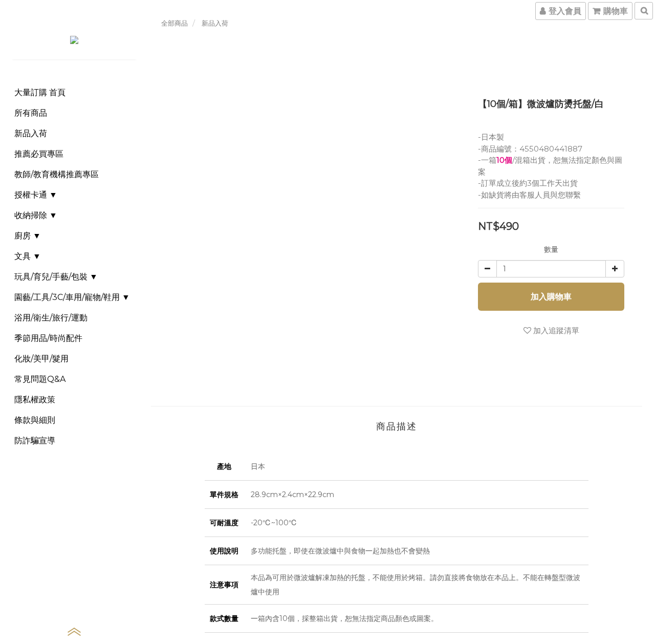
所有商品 (30, 113)
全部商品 (174, 23)
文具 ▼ (27, 256)
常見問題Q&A (40, 379)
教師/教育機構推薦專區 (56, 174)
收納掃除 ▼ (35, 215)
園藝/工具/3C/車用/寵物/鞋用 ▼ (72, 297)
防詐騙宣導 (34, 440)
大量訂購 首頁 (40, 92)
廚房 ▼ (27, 236)
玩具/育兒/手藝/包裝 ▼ (56, 277)
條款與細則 (34, 420)
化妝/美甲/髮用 (41, 358)
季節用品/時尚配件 (48, 338)
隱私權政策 (34, 399)
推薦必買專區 (38, 154)
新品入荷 (30, 133)
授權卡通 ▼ (35, 195)
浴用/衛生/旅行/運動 (51, 318)
